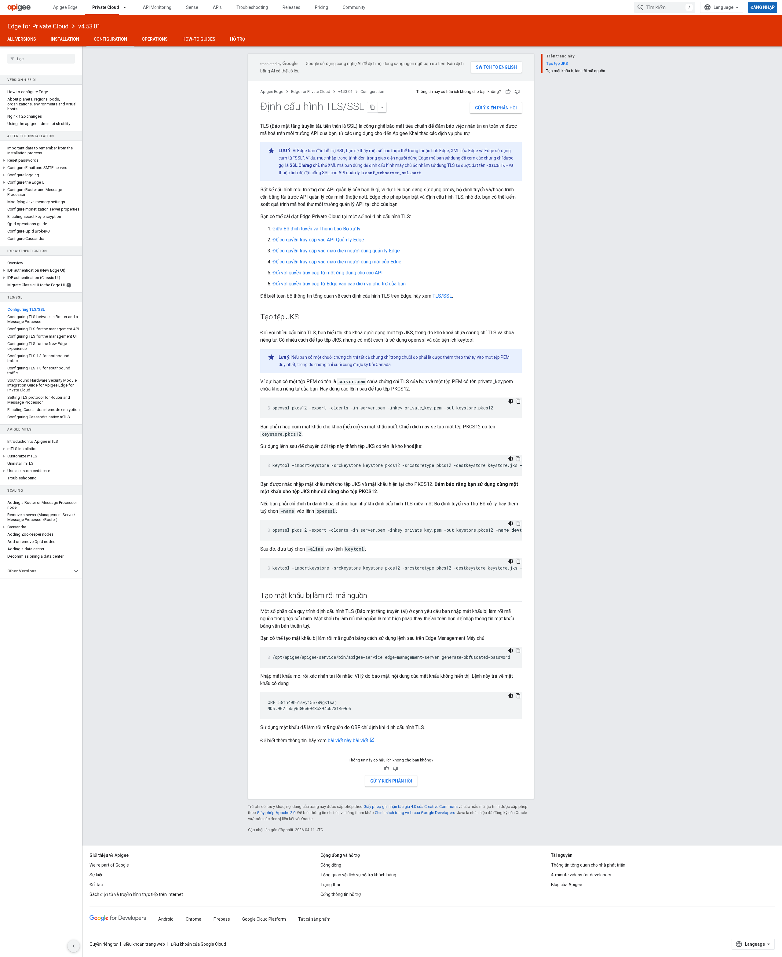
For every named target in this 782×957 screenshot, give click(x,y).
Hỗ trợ (237, 39)
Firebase (222, 919)
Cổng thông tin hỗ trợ (340, 894)
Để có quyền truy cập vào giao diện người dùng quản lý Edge (336, 251)
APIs (217, 7)
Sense (192, 7)
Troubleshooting (252, 7)
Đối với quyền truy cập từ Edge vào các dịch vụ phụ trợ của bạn (339, 284)
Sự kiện (97, 874)
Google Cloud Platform (264, 919)
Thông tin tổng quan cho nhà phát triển (588, 865)
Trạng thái (330, 884)
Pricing (321, 7)
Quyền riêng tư (104, 944)
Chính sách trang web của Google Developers (415, 812)
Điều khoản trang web (144, 944)
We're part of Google (109, 865)
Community (354, 7)
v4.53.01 (89, 26)
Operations (155, 39)
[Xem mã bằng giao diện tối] (510, 401)
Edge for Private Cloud (37, 26)
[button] (41, 160)
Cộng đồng (330, 865)
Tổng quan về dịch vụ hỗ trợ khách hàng (358, 874)
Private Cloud (105, 7)
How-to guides (198, 39)
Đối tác (96, 884)
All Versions (21, 39)
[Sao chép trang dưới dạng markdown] (372, 107)
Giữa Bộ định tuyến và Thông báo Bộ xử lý (316, 229)
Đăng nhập (763, 7)
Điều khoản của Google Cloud (198, 944)
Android (166, 919)
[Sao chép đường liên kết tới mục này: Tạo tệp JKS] (304, 317)
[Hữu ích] (508, 91)
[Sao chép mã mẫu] (518, 401)
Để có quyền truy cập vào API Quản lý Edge (318, 240)
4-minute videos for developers (581, 874)
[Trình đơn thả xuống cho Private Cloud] (127, 7)
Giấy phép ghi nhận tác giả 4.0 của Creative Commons (411, 806)
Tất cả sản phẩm (314, 919)
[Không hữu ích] (517, 91)
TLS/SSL (442, 296)
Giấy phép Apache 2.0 (276, 812)
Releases (291, 7)
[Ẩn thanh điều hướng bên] (74, 946)
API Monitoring (157, 7)
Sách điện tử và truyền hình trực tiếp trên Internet (136, 894)
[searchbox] (41, 59)
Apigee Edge (65, 7)
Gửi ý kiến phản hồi (496, 107)
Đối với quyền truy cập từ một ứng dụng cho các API (327, 273)
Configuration (110, 39)
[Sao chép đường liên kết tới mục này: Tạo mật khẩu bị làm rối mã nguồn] (373, 596)
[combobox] (664, 7)
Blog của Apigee (566, 884)
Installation (65, 39)
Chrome (193, 919)
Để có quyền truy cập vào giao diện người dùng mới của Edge (336, 262)
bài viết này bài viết (348, 740)
